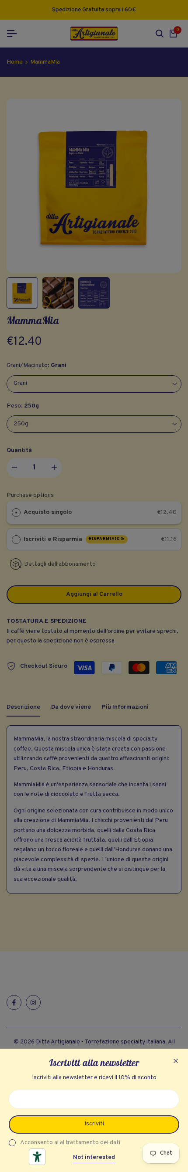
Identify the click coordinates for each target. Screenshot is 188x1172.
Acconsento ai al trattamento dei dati (70, 1142)
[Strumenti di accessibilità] (37, 1156)
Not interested (94, 1157)
